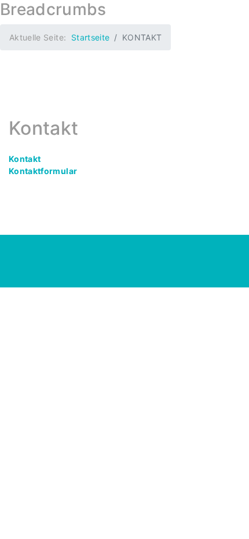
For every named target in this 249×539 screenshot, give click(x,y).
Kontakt (25, 159)
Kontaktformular (43, 171)
